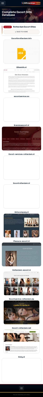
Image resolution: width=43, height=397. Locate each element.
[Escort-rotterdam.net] (21, 343)
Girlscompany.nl (21, 212)
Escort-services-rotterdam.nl (22, 154)
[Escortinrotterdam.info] (21, 54)
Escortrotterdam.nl (21, 183)
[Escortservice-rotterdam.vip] (21, 314)
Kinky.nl (21, 357)
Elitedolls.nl (21, 67)
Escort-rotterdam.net (21, 328)
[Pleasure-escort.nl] (21, 258)
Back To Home (22, 32)
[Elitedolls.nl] (21, 83)
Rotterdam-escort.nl (21, 270)
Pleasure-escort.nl (21, 241)
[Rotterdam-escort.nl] (21, 285)
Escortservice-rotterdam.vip (21, 299)
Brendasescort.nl (21, 125)
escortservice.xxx (21, 96)
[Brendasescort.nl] (21, 142)
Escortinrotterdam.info (21, 38)
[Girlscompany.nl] (21, 227)
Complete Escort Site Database (17, 13)
